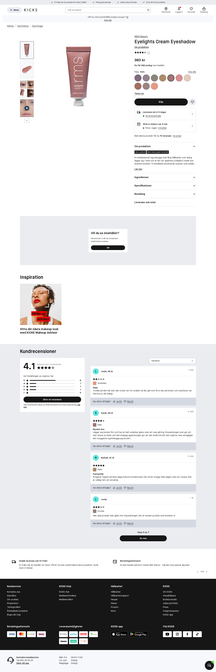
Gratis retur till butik (128, 2)
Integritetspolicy (171, 611)
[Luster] (179, 77)
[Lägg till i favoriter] (192, 102)
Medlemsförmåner (67, 595)
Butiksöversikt (170, 599)
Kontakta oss (13, 592)
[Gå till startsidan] (30, 10)
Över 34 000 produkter (155, 2)
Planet (114, 603)
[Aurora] (138, 77)
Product (115, 607)
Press (165, 607)
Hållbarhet (116, 592)
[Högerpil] (206, 571)
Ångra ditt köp (14, 614)
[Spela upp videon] (27, 108)
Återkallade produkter (17, 611)
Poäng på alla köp (103, 2)
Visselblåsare (169, 595)
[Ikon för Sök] (148, 10)
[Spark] (138, 86)
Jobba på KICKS (170, 603)
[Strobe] (146, 86)
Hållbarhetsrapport (120, 595)
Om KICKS (167, 592)
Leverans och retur (145, 202)
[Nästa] (27, 120)
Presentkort (13, 603)
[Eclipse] (154, 77)
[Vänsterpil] (197, 571)
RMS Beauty (141, 36)
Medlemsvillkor (66, 599)
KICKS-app (168, 614)
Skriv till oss (22, 663)
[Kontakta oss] (209, 665)
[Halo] (170, 77)
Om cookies (12, 599)
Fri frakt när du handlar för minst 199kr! (70, 2)
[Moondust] (187, 77)
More (113, 611)
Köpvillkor (11, 595)
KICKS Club (64, 592)
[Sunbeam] (154, 86)
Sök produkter (74, 10)
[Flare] (162, 77)
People (114, 599)
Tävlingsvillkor (14, 607)
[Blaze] (146, 77)
